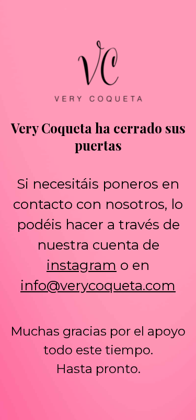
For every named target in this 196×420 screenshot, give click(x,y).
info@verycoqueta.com (98, 285)
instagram (82, 265)
